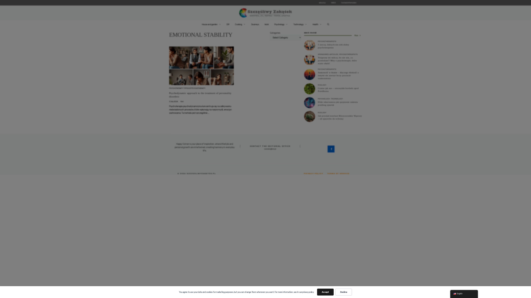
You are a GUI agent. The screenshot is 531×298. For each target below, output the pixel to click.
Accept (325, 292)
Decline (343, 292)
